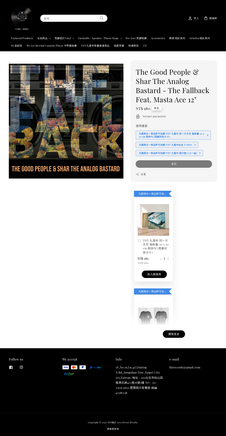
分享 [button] (143, 174)
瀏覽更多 (174, 334)
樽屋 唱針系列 (177, 38)
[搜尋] (101, 18)
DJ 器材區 (16, 45)
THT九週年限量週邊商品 (95, 45)
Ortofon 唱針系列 (199, 38)
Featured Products (22, 38)
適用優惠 (141, 126)
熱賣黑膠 (119, 45)
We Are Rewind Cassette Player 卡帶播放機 (51, 45)
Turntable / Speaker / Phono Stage (98, 38)
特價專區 (133, 45)
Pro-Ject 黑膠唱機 (136, 38)
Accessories (158, 38)
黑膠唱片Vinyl (63, 38)
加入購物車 (154, 274)
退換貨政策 (113, 428)
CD (145, 45)
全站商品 (42, 38)
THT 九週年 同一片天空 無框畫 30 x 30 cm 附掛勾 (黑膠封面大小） (156, 246)
